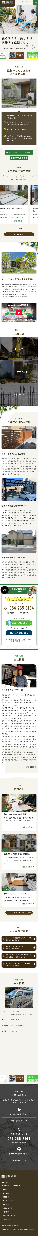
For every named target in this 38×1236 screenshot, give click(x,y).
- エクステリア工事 (8, 1216)
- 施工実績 (5, 1193)
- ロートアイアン (7, 1219)
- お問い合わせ (7, 1208)
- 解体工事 (5, 1212)
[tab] (14, 228)
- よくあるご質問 (8, 1201)
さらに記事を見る (19, 912)
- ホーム (4, 1189)
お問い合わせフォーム (19, 1121)
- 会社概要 (5, 1204)
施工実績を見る (19, 234)
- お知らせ (5, 1197)
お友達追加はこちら (19, 1160)
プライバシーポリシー (10, 1226)
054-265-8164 (19, 1138)
